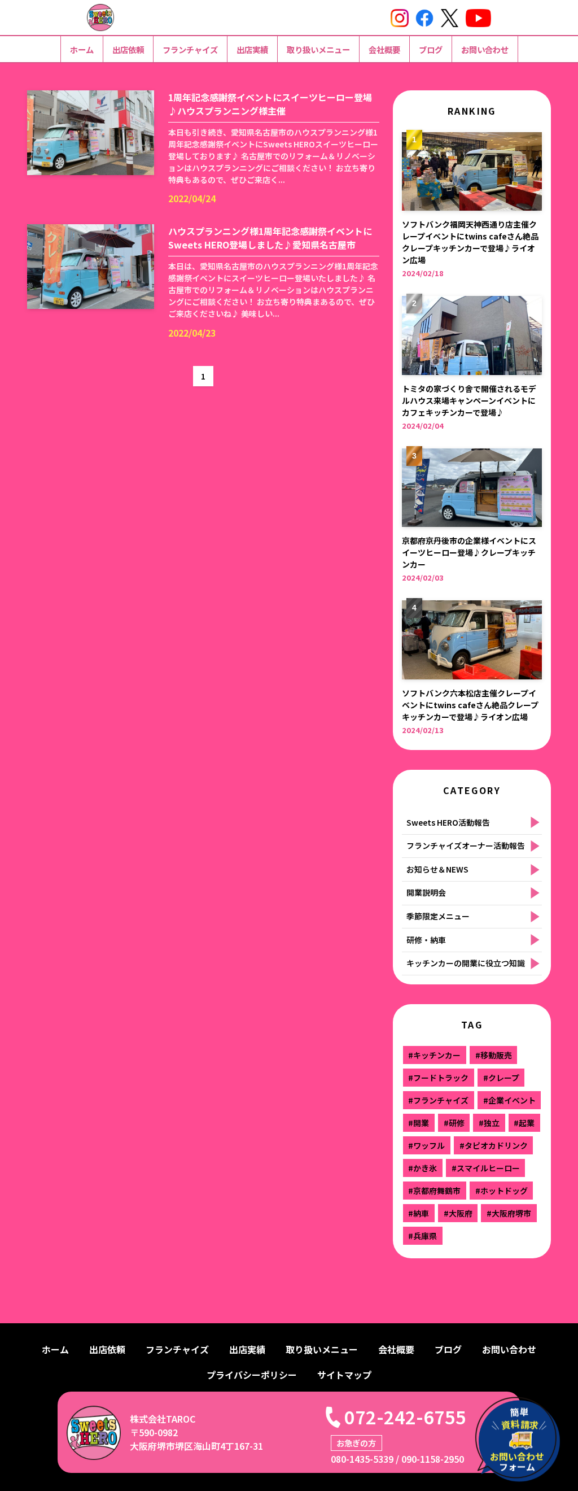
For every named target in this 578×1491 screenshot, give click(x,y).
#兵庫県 (422, 1235)
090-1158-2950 (432, 1459)
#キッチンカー (434, 1055)
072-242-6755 (405, 1416)
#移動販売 (493, 1055)
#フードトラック (438, 1077)
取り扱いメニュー (318, 49)
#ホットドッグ (501, 1190)
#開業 (418, 1122)
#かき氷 (422, 1168)
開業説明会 (426, 892)
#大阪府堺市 (509, 1213)
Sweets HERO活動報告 (448, 822)
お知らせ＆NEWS (437, 869)
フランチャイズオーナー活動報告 (465, 845)
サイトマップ (344, 1374)
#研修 (454, 1122)
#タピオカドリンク (493, 1145)
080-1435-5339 (362, 1459)
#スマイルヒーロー (486, 1168)
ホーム (82, 49)
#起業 (524, 1122)
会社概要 (384, 49)
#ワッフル (426, 1145)
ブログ (431, 49)
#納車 (418, 1213)
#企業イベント (509, 1100)
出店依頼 (128, 49)
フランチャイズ (190, 49)
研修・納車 (426, 939)
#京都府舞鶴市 (434, 1190)
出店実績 (252, 49)
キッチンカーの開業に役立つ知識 (465, 963)
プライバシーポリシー (252, 1374)
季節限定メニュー (438, 916)
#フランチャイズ (438, 1100)
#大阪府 (458, 1213)
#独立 (489, 1122)
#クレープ (501, 1077)
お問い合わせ (485, 49)
